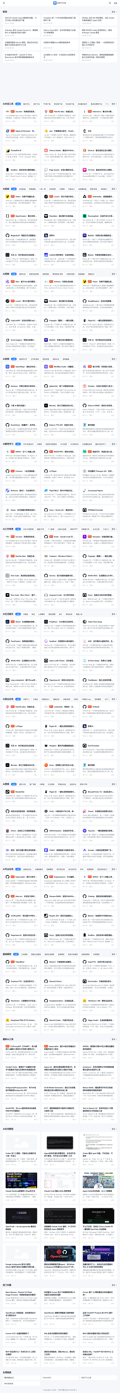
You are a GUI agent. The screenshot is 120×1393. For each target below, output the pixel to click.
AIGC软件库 (8, 1383)
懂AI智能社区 (9, 1377)
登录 (115, 3)
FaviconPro (47, 1377)
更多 (114, 12)
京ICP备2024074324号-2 (67, 1390)
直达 (13, 121)
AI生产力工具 (86, 1377)
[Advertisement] (60, 81)
